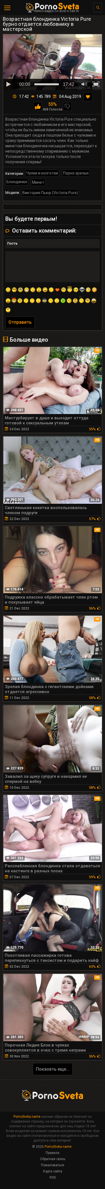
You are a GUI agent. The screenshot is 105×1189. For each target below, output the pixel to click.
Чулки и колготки (42, 173)
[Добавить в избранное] (87, 96)
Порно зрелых (76, 173)
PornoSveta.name (26, 1117)
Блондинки (16, 182)
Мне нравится (37, 106)
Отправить (20, 322)
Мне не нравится (67, 106)
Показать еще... (52, 1069)
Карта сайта (52, 1171)
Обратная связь (52, 1159)
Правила (52, 1153)
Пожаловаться (52, 1165)
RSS (53, 1177)
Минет (38, 182)
